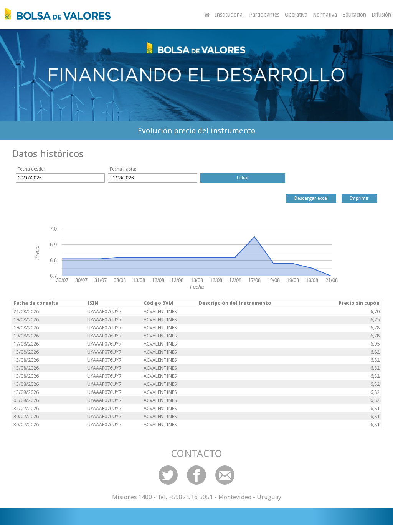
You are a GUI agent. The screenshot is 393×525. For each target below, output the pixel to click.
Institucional (229, 15)
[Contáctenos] (224, 475)
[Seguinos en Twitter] (168, 475)
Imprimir (359, 198)
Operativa (296, 15)
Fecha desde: (31, 169)
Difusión (381, 15)
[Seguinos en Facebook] (196, 475)
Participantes (264, 15)
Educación (354, 15)
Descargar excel (311, 198)
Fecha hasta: (123, 169)
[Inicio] (55, 13)
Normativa (325, 15)
